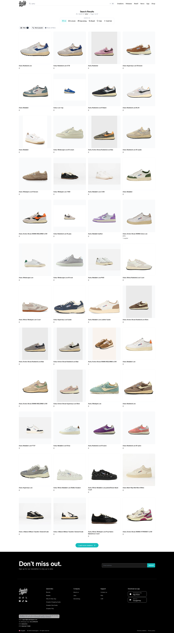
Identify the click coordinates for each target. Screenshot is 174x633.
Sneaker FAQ (50, 608)
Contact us (104, 592)
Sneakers (120, 4)
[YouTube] (20, 601)
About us (76, 592)
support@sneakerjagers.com (29, 619)
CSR (102, 598)
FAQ (102, 595)
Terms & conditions (141, 630)
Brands (48, 592)
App (147, 4)
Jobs (74, 595)
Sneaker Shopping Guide (53, 602)
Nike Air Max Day (51, 598)
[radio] (64, 20)
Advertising (76, 598)
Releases (129, 4)
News (142, 4)
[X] (26, 598)
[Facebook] (23, 598)
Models (48, 595)
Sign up (151, 565)
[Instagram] (20, 598)
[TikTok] (23, 601)
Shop (153, 4)
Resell (136, 4)
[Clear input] (110, 4)
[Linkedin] (26, 601)
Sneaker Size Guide (52, 605)
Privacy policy (151, 630)
